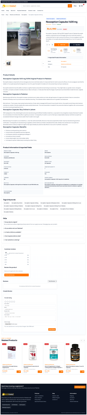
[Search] (70, 6)
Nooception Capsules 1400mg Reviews (13, 208)
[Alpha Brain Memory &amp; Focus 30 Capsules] (75, 353)
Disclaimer (72, 397)
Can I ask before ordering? (12, 240)
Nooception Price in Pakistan (67, 208)
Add (18, 371)
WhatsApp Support (80, 387)
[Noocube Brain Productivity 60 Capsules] (33, 353)
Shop (75, 6)
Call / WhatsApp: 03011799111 (78, 1)
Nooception (24, 14)
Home (2, 10)
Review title (6, 311)
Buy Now (78, 44)
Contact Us (40, 10)
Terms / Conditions (39, 395)
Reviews (54, 24)
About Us (13, 10)
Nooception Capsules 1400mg (31, 203)
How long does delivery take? (13, 236)
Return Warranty (38, 397)
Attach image (7, 321)
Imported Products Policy (40, 401)
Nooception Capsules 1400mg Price (33, 206)
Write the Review (9, 275)
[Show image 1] (8, 63)
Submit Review (52, 329)
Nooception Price (54, 208)
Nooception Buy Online (17, 203)
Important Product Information (57, 57)
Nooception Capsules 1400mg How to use (71, 203)
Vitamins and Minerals (15, 14)
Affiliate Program (56, 397)
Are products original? (11, 222)
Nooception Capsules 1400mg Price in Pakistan (55, 206)
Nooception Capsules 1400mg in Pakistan (13, 206)
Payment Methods (21, 10)
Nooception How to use (29, 208)
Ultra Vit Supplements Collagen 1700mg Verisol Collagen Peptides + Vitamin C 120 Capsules (53, 368)
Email (5, 307)
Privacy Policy (38, 399)
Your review (7, 314)
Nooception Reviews (8, 211)
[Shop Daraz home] (8, 6)
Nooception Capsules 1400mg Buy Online (50, 203)
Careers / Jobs (31, 10)
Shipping (72, 395)
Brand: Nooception (51, 18)
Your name (6, 303)
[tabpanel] (43, 289)
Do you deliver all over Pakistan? (14, 228)
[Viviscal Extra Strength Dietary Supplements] (12, 353)
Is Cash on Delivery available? (13, 232)
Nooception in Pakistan (42, 208)
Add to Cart (62, 44)
